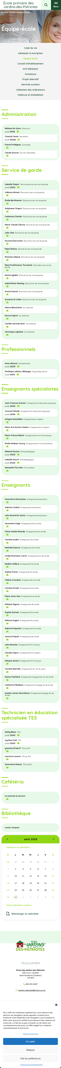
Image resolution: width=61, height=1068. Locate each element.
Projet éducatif (30, 79)
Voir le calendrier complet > (19, 905)
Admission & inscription (30, 53)
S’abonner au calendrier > (18, 847)
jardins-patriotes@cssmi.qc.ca (31, 990)
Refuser (30, 1050)
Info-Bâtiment (30, 68)
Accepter (30, 1041)
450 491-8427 (31, 984)
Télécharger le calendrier (25, 913)
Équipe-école (30, 58)
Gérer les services (30, 1034)
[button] (56, 1004)
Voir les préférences (30, 1058)
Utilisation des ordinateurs (30, 89)
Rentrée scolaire (30, 84)
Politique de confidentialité (31, 1065)
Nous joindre (30, 963)
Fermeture (30, 74)
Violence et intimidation (30, 95)
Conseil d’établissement (30, 63)
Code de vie (30, 48)
